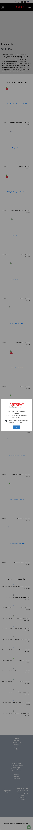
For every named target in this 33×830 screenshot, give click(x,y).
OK (16, 427)
